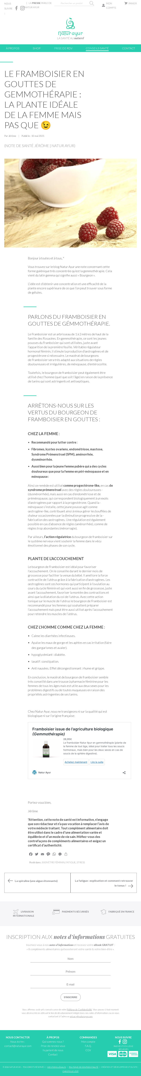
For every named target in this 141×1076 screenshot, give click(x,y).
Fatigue (71, 862)
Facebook (16, 8)
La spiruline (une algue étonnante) (36, 880)
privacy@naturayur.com (81, 1016)
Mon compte (111, 5)
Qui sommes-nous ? (53, 1041)
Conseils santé (97, 48)
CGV (88, 1050)
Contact (128, 48)
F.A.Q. (88, 1045)
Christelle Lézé (71, 1071)
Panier (132, 3)
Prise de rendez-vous (53, 1045)
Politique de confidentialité (83, 1067)
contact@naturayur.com (17, 1045)
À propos (12, 48)
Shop (37, 48)
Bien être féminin (53, 862)
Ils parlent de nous (52, 1050)
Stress (81, 862)
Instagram (22, 8)
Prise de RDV (63, 48)
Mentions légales (56, 1067)
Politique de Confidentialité (79, 1009)
